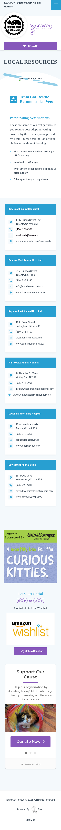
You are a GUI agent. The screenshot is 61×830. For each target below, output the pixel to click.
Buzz (40, 809)
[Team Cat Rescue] (14, 25)
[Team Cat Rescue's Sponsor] (30, 556)
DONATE (32, 46)
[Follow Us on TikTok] (32, 32)
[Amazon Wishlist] (30, 628)
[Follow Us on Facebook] (32, 26)
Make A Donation (33, 651)
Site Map (30, 820)
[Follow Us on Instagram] (49, 26)
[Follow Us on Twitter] (38, 26)
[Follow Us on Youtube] (43, 26)
